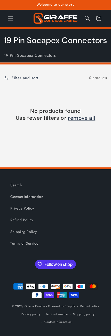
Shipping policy (84, 314)
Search (16, 185)
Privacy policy (31, 314)
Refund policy (89, 306)
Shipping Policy (23, 231)
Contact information (58, 322)
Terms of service (57, 314)
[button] (10, 18)
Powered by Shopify (61, 306)
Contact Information (26, 196)
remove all (81, 118)
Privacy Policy (22, 208)
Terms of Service (24, 243)
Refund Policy (21, 219)
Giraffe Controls (36, 306)
